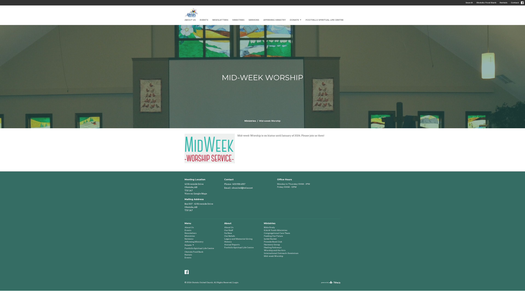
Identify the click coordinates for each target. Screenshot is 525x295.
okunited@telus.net (242, 188)
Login (235, 282)
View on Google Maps (196, 193)
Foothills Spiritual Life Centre (324, 20)
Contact (515, 3)
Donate (294, 20)
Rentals (504, 3)
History (228, 242)
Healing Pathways (273, 247)
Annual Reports (232, 245)
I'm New (228, 233)
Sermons (254, 20)
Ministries (238, 20)
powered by (329, 285)
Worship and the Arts (274, 250)
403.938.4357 (238, 184)
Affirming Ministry (274, 20)
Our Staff (228, 230)
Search (469, 3)
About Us (190, 20)
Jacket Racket (270, 239)
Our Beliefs (229, 236)
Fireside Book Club (273, 242)
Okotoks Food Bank (486, 3)
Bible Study (269, 227)
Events (204, 20)
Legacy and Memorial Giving (238, 239)
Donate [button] (188, 245)
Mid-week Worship (273, 256)
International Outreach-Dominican (281, 253)
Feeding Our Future (273, 236)
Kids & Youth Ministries (275, 230)
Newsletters (220, 20)
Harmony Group (272, 245)
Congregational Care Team (277, 233)
